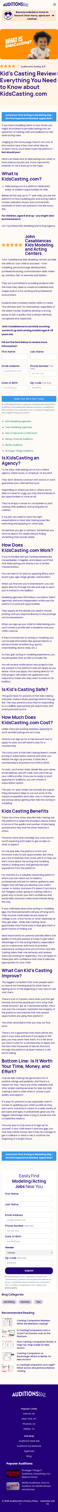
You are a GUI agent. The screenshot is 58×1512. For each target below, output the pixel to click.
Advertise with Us (47, 1502)
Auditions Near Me (29, 1441)
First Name (8, 351)
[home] (15, 4)
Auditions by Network (29, 1446)
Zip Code (40, 383)
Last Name (37, 351)
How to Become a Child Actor (21, 433)
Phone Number (41, 367)
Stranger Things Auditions (19, 450)
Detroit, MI (29, 1413)
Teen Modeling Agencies (18, 427)
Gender (9, 1247)
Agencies (29, 1451)
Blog (29, 1456)
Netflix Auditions (14, 445)
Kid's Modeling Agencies (18, 421)
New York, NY (29, 1418)
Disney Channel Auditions (19, 439)
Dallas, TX (29, 1429)
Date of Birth (10, 383)
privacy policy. (11, 1288)
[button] (54, 4)
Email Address (11, 366)
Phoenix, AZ (29, 1423)
